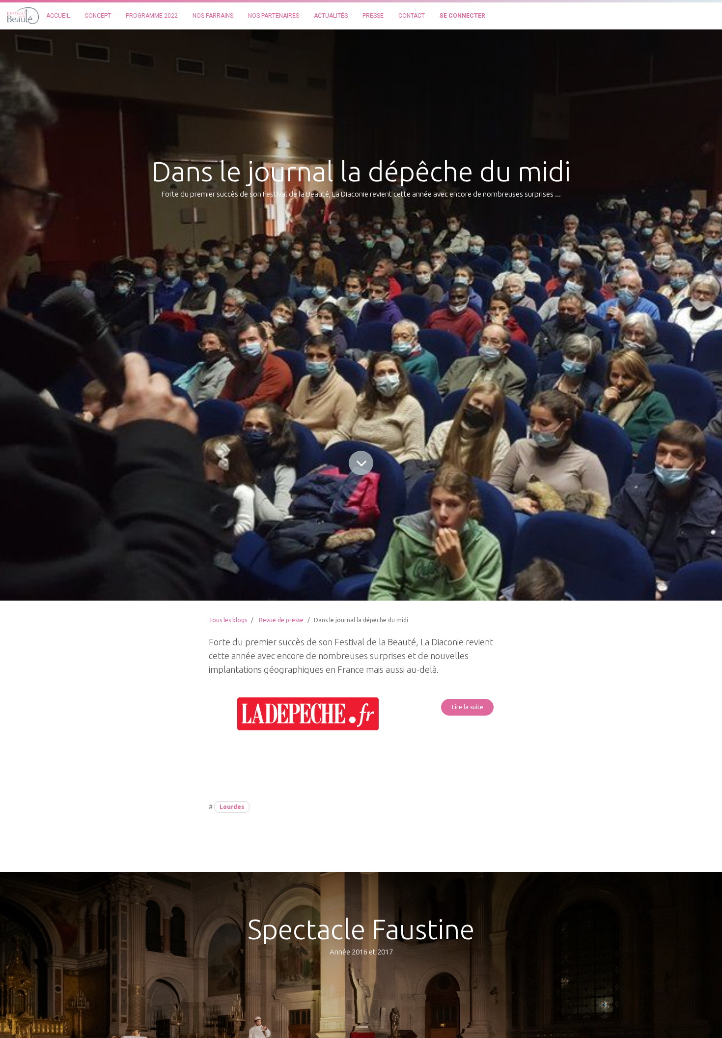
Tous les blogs (228, 620)
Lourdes (232, 807)
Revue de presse (281, 620)
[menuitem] (58, 15)
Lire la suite (467, 707)
